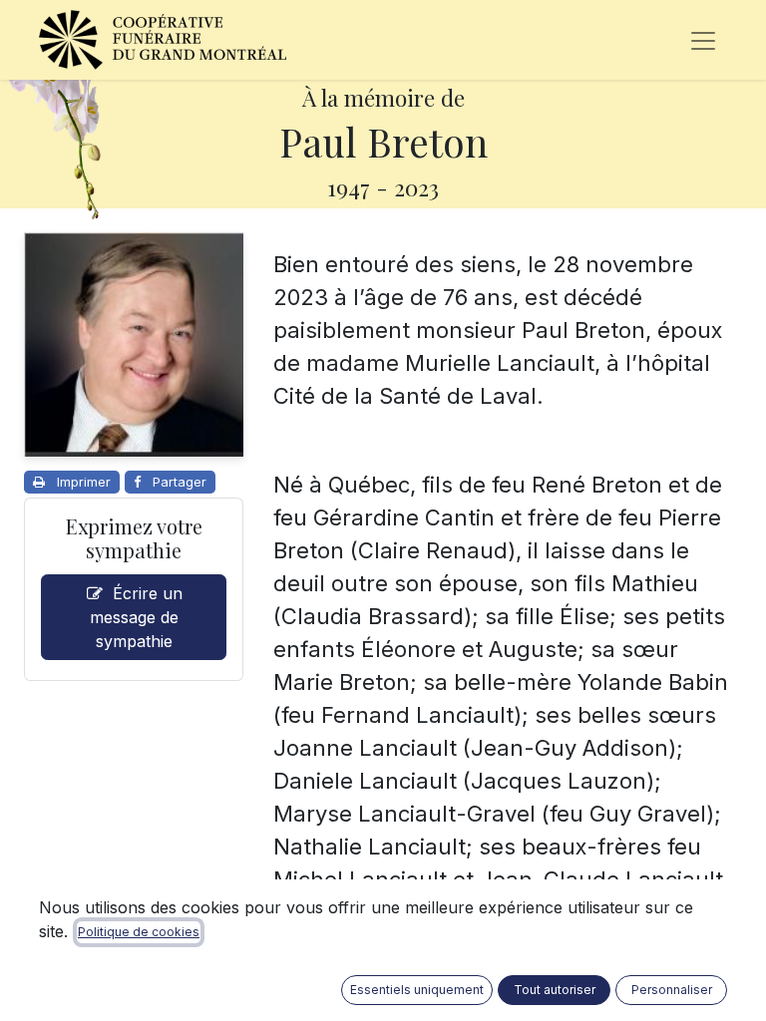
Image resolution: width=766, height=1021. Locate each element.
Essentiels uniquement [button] (417, 989)
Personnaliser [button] (671, 989)
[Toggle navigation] (703, 40)
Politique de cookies (138, 931)
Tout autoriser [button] (554, 989)
